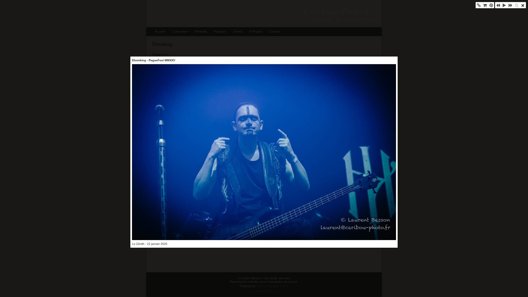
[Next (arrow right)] (510, 5)
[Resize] (517, 5)
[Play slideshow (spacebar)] (504, 5)
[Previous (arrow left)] (498, 5)
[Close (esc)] (523, 5)
